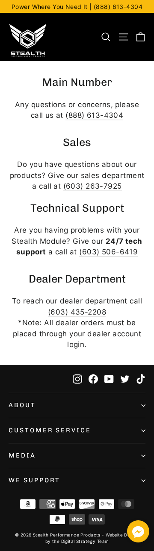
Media (22, 455)
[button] (138, 532)
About (22, 405)
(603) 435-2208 (77, 312)
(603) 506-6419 (108, 252)
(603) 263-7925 (92, 186)
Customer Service (50, 430)
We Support (34, 480)
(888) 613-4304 (94, 115)
